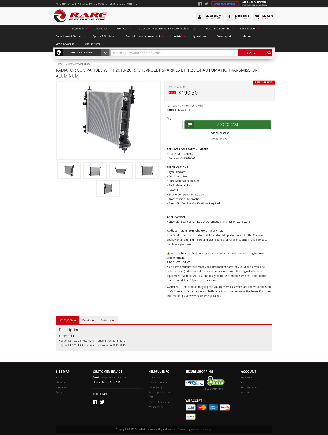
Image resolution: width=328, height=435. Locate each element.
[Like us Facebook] (200, 4)
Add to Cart (227, 124)
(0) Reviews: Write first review (185, 105)
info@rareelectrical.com (114, 377)
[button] (59, 28)
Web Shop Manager (201, 429)
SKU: (170, 110)
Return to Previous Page (78, 64)
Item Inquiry (219, 139)
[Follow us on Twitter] (206, 4)
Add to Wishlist (220, 133)
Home (59, 64)
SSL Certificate (214, 388)
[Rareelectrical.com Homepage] (81, 16)
